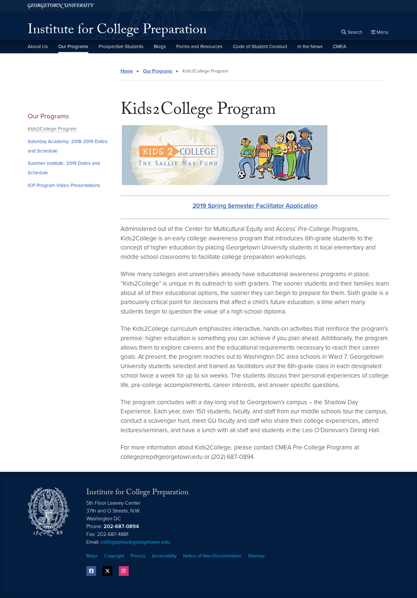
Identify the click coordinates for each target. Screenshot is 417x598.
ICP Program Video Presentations (64, 185)
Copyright (114, 556)
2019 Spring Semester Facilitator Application (255, 205)
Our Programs (73, 46)
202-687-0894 (121, 526)
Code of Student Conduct (260, 46)
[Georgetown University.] (61, 5)
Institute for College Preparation (117, 31)
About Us (38, 46)
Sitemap (256, 556)
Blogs (160, 46)
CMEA (339, 46)
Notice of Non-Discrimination (212, 556)
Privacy (138, 556)
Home (127, 71)
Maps (92, 556)
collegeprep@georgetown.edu (135, 542)
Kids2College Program (52, 129)
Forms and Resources (199, 46)
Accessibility (164, 556)
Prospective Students (121, 46)
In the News (310, 46)
